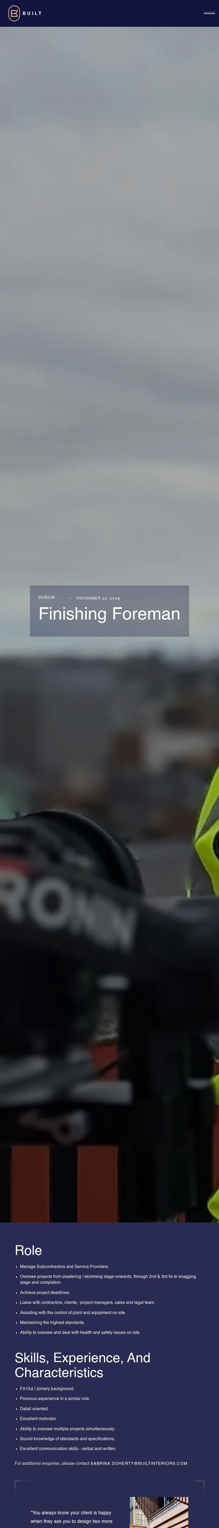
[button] (209, 13)
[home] (25, 13)
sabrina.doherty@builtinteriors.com (138, 1464)
